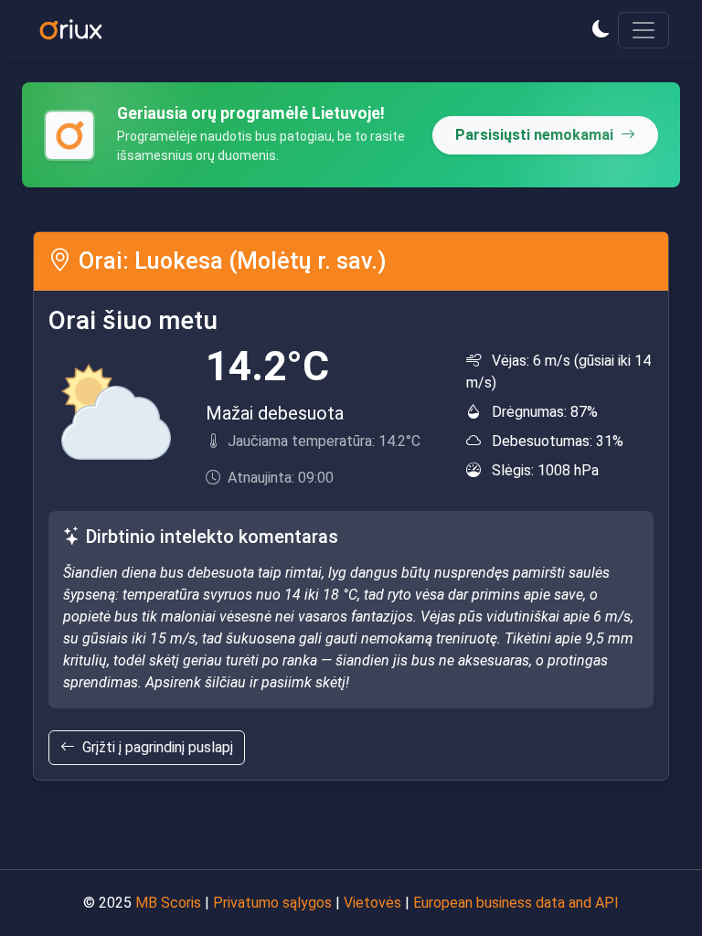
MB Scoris (168, 902)
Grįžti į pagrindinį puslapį (157, 747)
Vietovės (372, 902)
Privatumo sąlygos (272, 902)
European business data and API (516, 902)
